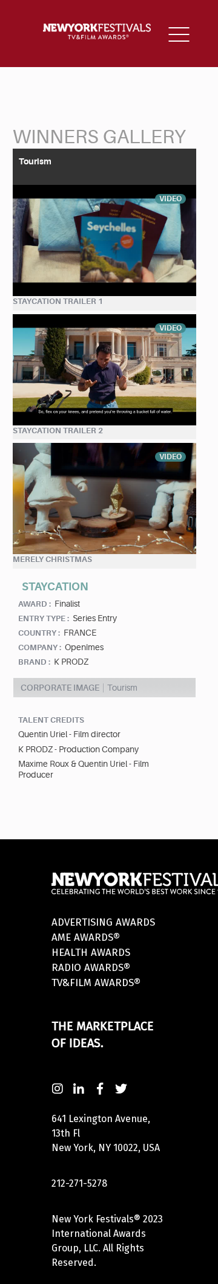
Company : (39, 647)
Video (170, 199)
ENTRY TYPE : (43, 618)
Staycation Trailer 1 (58, 301)
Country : (39, 632)
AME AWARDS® (85, 937)
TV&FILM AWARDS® (95, 982)
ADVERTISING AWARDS (103, 922)
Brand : (34, 661)
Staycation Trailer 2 (58, 430)
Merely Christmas (52, 559)
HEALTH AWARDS (90, 952)
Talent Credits (51, 719)
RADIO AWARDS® (90, 967)
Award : (34, 603)
